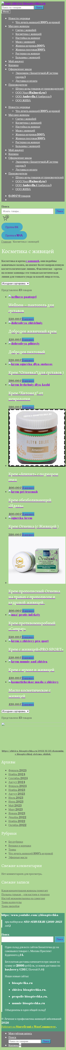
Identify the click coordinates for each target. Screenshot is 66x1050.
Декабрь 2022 (17, 817)
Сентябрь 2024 (18, 778)
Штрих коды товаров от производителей (39, 89)
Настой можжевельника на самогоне (23, 898)
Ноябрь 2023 (16, 790)
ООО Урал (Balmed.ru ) (30, 92)
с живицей (32, 261)
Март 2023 (15, 809)
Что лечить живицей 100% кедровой (37, 22)
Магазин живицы (18, 26)
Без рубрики (15, 842)
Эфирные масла (17, 857)
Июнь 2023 (15, 801)
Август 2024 (16, 782)
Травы (12, 849)
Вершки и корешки (19, 845)
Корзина (13, 65)
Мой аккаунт (16, 61)
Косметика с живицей (28, 34)
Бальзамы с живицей (27, 57)
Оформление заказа (20, 69)
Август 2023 (16, 794)
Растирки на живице (27, 53)
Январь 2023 (16, 813)
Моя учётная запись (20, 1033)
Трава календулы (11, 902)
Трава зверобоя (10, 906)
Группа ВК (11, 227)
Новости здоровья (19, 18)
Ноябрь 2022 (16, 821)
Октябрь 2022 (17, 825)
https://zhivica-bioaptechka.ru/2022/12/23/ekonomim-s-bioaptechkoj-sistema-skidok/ (33, 752)
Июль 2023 (15, 798)
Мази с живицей (25, 42)
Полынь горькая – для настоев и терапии (25, 894)
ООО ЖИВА (23, 100)
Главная (6, 242)
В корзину (28, 319)
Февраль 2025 (17, 770)
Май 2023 (15, 805)
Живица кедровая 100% (30, 46)
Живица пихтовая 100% (30, 49)
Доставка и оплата (26, 81)
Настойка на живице (27, 38)
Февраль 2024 (17, 786)
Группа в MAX (14, 235)
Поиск (39, 7)
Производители (17, 85)
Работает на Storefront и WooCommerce (28, 1027)
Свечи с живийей (25, 30)
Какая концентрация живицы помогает (24, 890)
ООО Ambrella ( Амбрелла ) (33, 96)
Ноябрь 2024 (16, 774)
